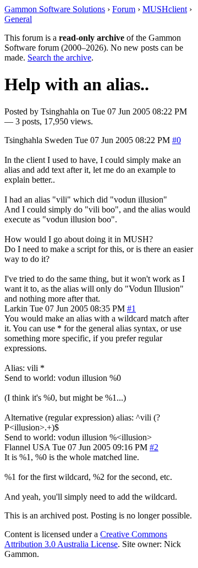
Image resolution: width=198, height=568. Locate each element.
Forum (123, 9)
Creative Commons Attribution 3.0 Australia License (85, 539)
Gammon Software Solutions (54, 9)
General (18, 19)
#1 (131, 308)
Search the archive (59, 57)
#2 (154, 447)
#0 (176, 140)
